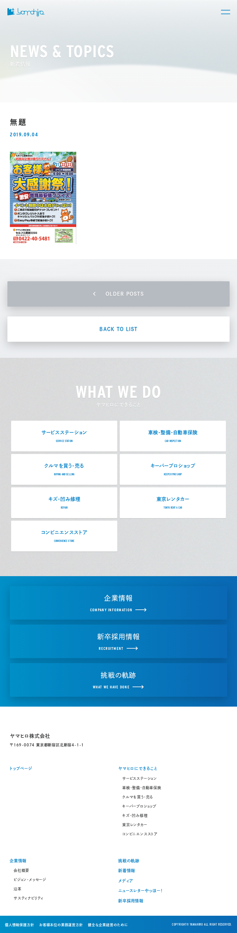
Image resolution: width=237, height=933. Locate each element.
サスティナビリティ (29, 898)
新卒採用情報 (130, 901)
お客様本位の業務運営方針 (61, 925)
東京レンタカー (134, 825)
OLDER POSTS (125, 293)
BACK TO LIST (118, 329)
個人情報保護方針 (19, 925)
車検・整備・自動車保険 (141, 788)
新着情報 (126, 871)
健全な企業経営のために (108, 925)
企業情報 (18, 861)
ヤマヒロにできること (137, 768)
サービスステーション (139, 778)
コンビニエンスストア (140, 834)
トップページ (21, 768)
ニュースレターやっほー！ (140, 891)
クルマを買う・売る (137, 797)
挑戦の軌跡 (128, 861)
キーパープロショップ (139, 806)
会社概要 (21, 870)
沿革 (18, 889)
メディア (125, 881)
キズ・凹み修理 (135, 815)
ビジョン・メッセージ (30, 879)
